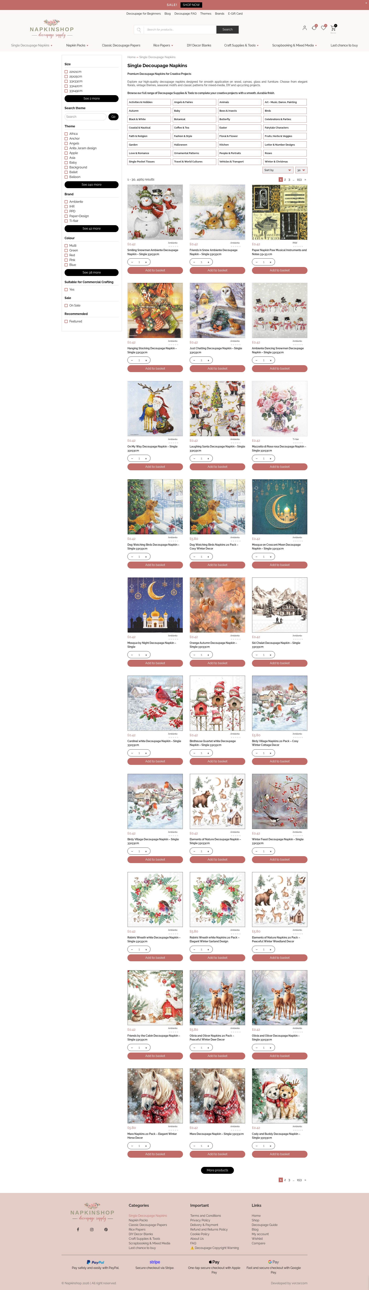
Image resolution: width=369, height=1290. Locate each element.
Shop (255, 1220)
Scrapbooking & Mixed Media (293, 45)
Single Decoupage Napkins (30, 45)
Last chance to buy (344, 45)
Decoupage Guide (265, 1225)
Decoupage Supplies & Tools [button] (176, 93)
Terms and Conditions (205, 1215)
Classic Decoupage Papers (121, 45)
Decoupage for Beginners (143, 13)
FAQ (193, 1243)
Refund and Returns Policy (209, 1229)
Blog (168, 13)
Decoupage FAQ (185, 13)
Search (228, 29)
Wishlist (257, 1238)
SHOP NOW (191, 5)
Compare (258, 1243)
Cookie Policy (199, 1234)
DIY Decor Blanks (199, 45)
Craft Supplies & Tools (240, 45)
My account (260, 1234)
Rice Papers (161, 45)
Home (131, 57)
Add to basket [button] (155, 270)
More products (217, 1170)
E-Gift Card (235, 13)
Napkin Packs (75, 45)
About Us (197, 1238)
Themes (205, 13)
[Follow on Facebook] (78, 1230)
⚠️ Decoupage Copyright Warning (214, 1248)
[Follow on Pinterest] (106, 1230)
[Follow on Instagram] (91, 1230)
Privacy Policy (200, 1220)
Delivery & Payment (204, 1225)
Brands (219, 13)
